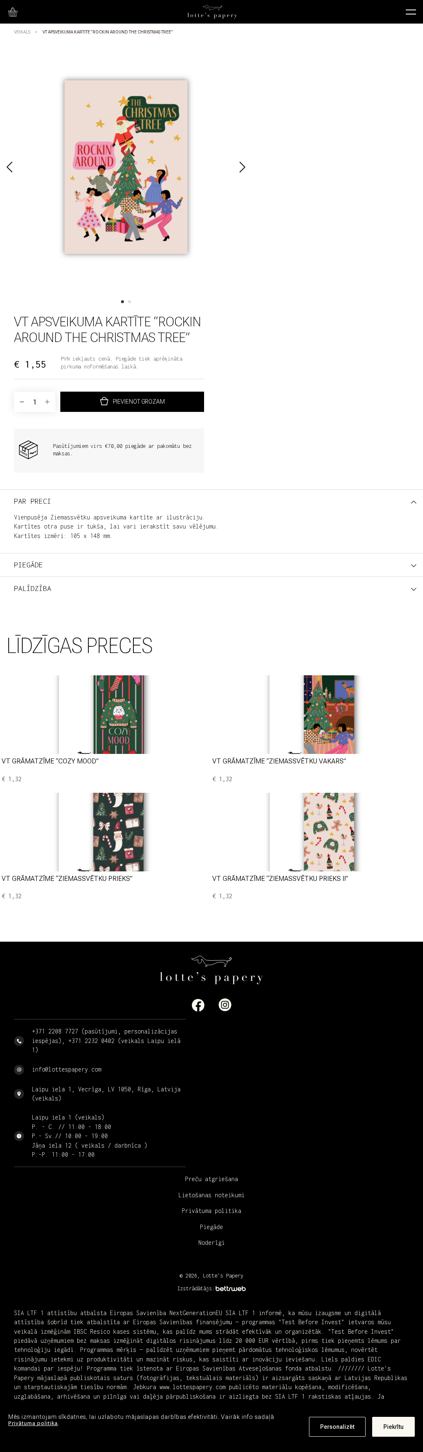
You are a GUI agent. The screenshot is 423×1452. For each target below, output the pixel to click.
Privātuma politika (33, 1423)
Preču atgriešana (211, 1178)
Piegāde (211, 1226)
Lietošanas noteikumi (211, 1194)
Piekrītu (393, 1426)
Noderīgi (211, 1242)
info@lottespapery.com (66, 1069)
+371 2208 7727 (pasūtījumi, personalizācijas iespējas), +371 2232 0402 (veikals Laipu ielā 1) (106, 1040)
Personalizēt (337, 1426)
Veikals (22, 32)
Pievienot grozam (139, 401)
